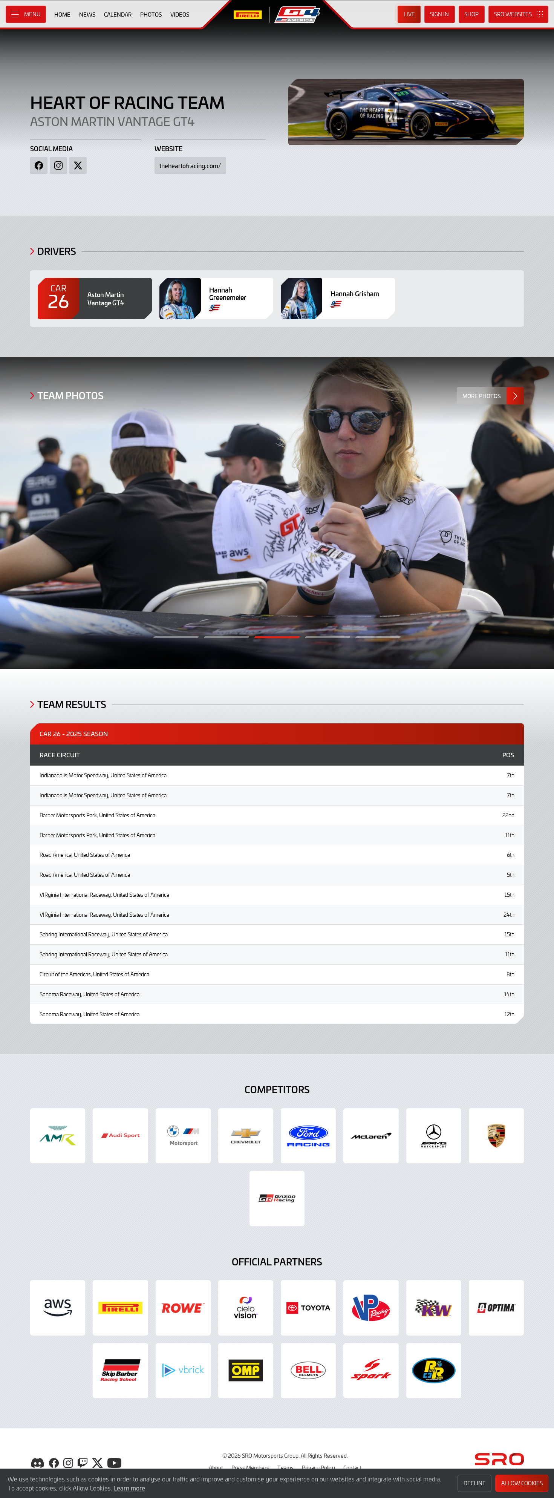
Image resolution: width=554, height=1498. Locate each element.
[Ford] (308, 1135)
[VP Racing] (370, 1307)
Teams (285, 1467)
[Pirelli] (120, 1307)
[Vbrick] (183, 1370)
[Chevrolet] (245, 1135)
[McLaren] (370, 1135)
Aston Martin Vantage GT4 (112, 121)
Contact (352, 1467)
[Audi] (120, 1135)
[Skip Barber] (120, 1370)
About (216, 1467)
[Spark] (370, 1370)
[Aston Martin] (57, 1135)
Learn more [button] (129, 1488)
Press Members (250, 1467)
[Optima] (496, 1307)
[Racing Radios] (433, 1370)
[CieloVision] (245, 1307)
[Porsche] (496, 1135)
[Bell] (308, 1370)
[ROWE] (183, 1307)
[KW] (433, 1307)
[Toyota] (277, 1198)
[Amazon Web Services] (57, 1307)
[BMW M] (183, 1135)
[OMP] (245, 1370)
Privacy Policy (318, 1467)
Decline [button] (475, 1483)
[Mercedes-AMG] (433, 1135)
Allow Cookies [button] (522, 1483)
